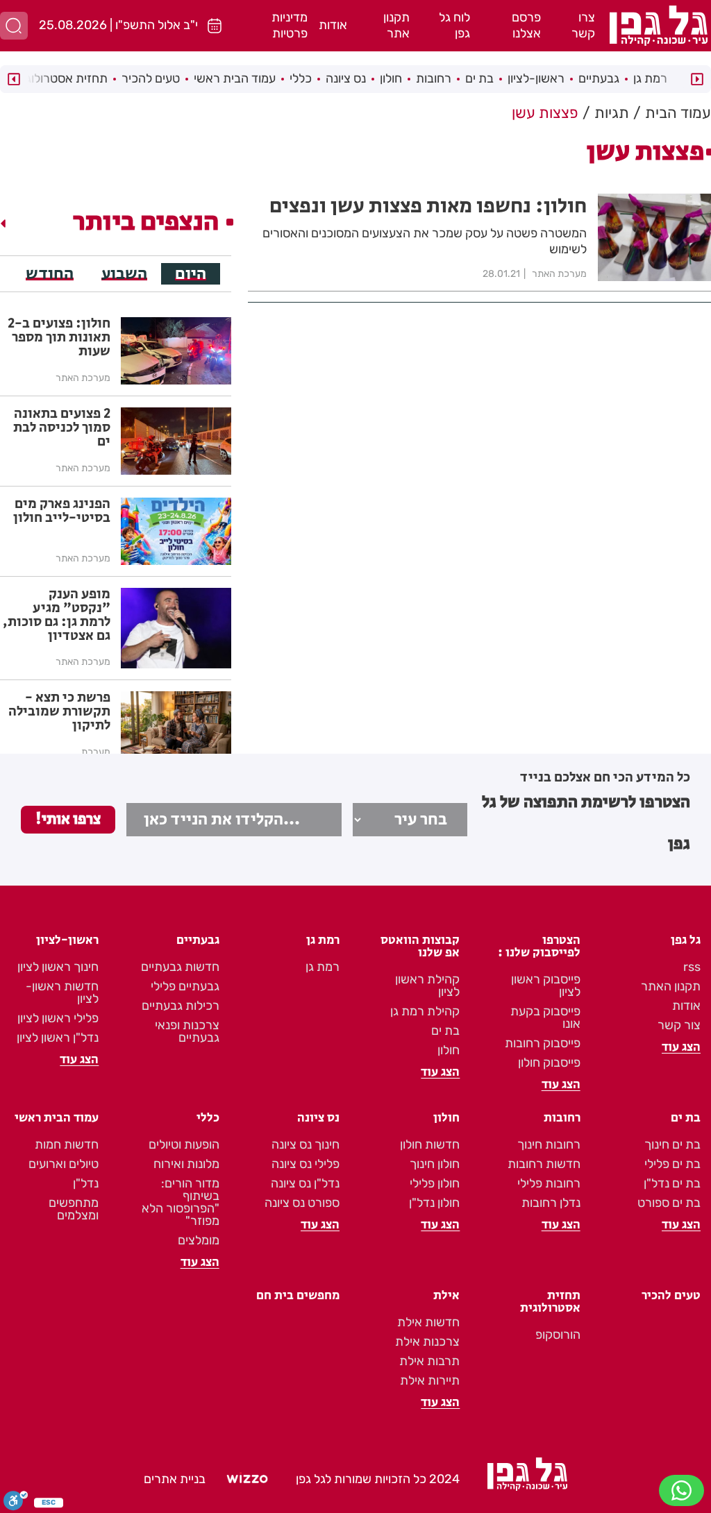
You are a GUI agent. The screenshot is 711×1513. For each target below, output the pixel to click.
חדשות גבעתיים (180, 966)
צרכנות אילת (427, 1341)
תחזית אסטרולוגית (61, 78)
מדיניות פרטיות (289, 25)
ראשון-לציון (536, 78)
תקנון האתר (671, 986)
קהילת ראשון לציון (427, 985)
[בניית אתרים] (247, 1479)
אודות (333, 25)
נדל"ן (86, 1183)
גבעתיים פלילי (185, 986)
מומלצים (198, 1240)
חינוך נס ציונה (305, 1144)
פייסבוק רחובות (542, 1043)
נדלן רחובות (550, 1202)
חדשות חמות (67, 1144)
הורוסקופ (557, 1334)
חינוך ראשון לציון (58, 966)
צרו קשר (583, 25)
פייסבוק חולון (549, 1062)
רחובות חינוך (548, 1144)
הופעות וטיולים (184, 1144)
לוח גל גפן (454, 25)
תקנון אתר (396, 25)
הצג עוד (681, 1047)
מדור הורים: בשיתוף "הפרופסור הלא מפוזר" (180, 1202)
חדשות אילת (428, 1322)
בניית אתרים (175, 1479)
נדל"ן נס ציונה (305, 1183)
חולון (391, 78)
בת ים (479, 78)
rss (692, 966)
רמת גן (650, 78)
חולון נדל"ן (434, 1202)
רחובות (433, 78)
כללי (301, 78)
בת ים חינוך (672, 1144)
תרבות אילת (429, 1361)
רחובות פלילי (548, 1183)
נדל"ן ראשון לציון (58, 1037)
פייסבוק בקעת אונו (545, 1017)
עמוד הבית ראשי (235, 78)
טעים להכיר (151, 78)
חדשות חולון (430, 1144)
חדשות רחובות (544, 1164)
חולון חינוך (435, 1164)
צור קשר (679, 1025)
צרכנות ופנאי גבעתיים (187, 1031)
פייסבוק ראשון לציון (545, 985)
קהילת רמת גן (425, 1011)
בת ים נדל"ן (672, 1183)
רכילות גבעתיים (180, 1005)
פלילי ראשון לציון (58, 1018)
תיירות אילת (430, 1380)
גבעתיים (598, 78)
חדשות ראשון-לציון (62, 992)
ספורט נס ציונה (302, 1202)
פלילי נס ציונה (305, 1164)
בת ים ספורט (669, 1202)
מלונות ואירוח (186, 1164)
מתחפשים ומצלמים (74, 1209)
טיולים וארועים (63, 1164)
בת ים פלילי (672, 1164)
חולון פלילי (435, 1183)
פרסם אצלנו (526, 25)
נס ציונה (346, 78)
